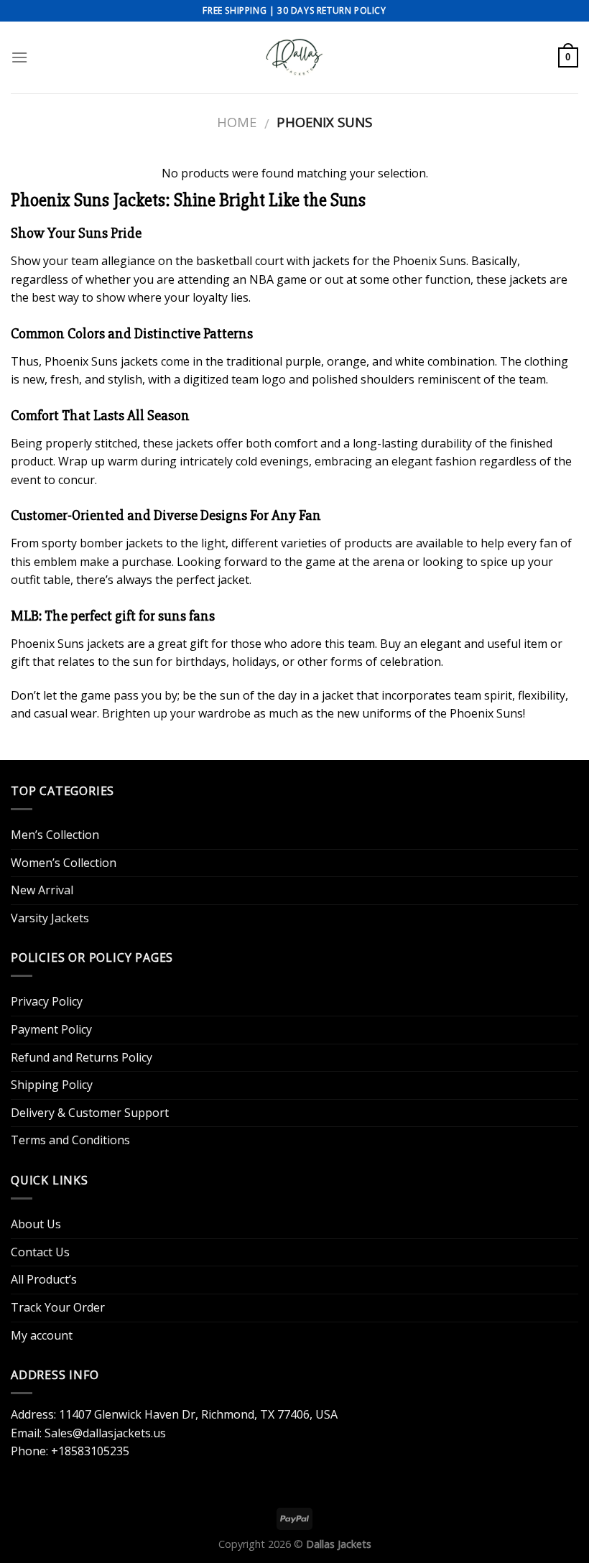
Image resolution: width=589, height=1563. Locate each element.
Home (236, 122)
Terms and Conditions (70, 1140)
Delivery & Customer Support (90, 1113)
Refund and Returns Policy (81, 1057)
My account (42, 1335)
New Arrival (42, 890)
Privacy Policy (47, 1001)
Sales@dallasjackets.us (105, 1433)
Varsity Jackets (50, 918)
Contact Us (40, 1252)
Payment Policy (51, 1029)
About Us (36, 1224)
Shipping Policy (52, 1085)
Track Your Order (58, 1307)
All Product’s (44, 1279)
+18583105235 (90, 1451)
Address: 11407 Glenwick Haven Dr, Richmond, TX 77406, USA (174, 1414)
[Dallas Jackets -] (294, 57)
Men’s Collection (55, 835)
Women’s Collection (63, 863)
